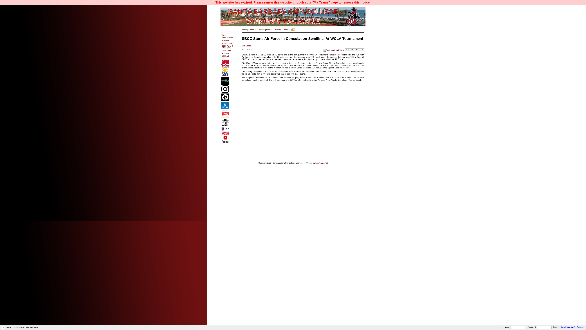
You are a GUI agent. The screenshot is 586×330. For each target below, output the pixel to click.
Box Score (246, 46)
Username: (505, 327)
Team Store (226, 50)
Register (580, 327)
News (244, 30)
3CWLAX (225, 56)
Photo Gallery (227, 38)
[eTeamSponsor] (225, 84)
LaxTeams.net (321, 163)
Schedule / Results (256, 30)
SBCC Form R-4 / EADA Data (228, 47)
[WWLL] (225, 125)
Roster (269, 30)
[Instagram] (225, 92)
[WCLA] (225, 134)
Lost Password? (568, 327)
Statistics (225, 40)
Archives (225, 53)
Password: (532, 327)
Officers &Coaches (282, 30)
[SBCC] (225, 67)
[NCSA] (225, 109)
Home (224, 35)
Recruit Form (227, 43)
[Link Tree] (225, 100)
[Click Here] (225, 117)
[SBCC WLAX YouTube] (225, 142)
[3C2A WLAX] (225, 76)
